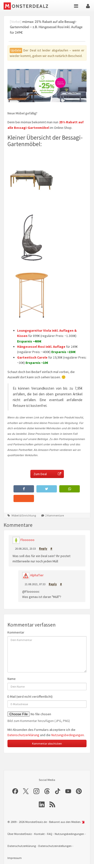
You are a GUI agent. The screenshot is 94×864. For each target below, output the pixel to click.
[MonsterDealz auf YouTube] (68, 791)
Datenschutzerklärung (23, 735)
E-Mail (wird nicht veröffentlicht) (30, 696)
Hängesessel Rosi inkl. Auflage (41, 346)
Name (11, 679)
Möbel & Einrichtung (24, 515)
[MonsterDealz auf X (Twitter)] (25, 791)
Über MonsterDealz (19, 834)
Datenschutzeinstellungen (55, 846)
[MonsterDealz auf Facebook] (15, 791)
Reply (43, 548)
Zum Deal (40, 474)
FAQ (49, 834)
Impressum (14, 858)
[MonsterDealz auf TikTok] (57, 791)
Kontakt (39, 834)
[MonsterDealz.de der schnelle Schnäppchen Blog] (27, 6)
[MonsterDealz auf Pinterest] (79, 791)
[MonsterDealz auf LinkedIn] (41, 804)
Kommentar (15, 632)
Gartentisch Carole (32, 357)
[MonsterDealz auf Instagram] (36, 791)
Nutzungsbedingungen (67, 735)
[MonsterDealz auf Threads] (47, 791)
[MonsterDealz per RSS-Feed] (52, 804)
